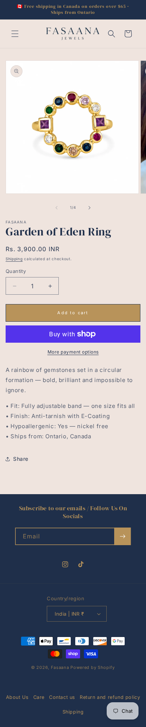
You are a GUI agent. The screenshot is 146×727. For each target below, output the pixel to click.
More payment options (73, 352)
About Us (17, 697)
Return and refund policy (110, 697)
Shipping (14, 258)
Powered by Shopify (92, 667)
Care (39, 697)
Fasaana (60, 667)
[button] (15, 33)
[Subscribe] (122, 536)
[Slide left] (56, 207)
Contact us (62, 697)
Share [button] (20, 459)
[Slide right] (89, 207)
